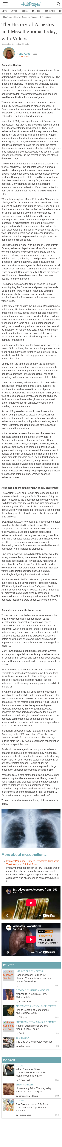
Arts (4, 11)
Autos (14, 11)
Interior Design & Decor (29, 971)
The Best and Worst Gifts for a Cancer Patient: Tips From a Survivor (32, 1107)
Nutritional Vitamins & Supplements (36, 1022)
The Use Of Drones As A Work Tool (34, 1041)
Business (36, 11)
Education (50, 11)
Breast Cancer (24, 1085)
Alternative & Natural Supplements (36, 1006)
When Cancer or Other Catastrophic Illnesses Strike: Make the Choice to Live (31, 1072)
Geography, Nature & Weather (33, 990)
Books (25, 11)
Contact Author (23, 57)
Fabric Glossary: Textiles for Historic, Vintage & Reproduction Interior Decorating (33, 978)
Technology (22, 1038)
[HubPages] (31, 4)
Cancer (20, 1066)
